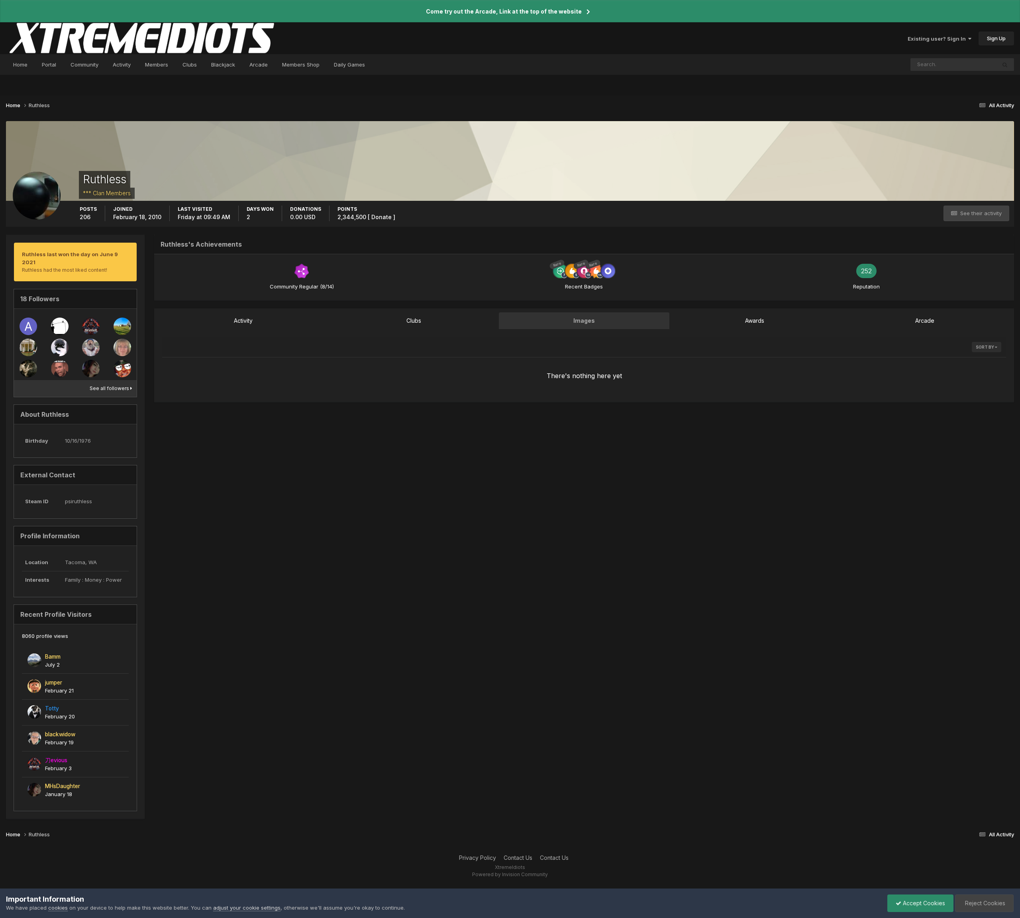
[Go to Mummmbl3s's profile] (60, 326)
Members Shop (301, 64)
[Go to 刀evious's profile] (91, 326)
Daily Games (349, 64)
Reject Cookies (984, 903)
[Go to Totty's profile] (34, 712)
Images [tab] (584, 320)
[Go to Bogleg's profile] (91, 347)
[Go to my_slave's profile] (60, 368)
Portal (49, 64)
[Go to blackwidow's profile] (34, 738)
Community (84, 64)
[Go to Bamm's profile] (34, 660)
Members (156, 64)
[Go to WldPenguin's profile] (122, 347)
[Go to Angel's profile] (28, 368)
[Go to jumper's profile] (34, 686)
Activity (122, 64)
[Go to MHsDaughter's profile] (91, 368)
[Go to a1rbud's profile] (28, 326)
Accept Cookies (923, 903)
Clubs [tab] (413, 320)
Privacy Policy (477, 857)
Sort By (985, 347)
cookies (58, 907)
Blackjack (223, 64)
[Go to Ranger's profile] (60, 347)
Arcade (258, 64)
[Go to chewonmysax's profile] (28, 347)
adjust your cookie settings (246, 907)
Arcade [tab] (924, 320)
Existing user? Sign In (938, 38)
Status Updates (967, 64)
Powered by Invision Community (510, 874)
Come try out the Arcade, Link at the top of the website (504, 11)
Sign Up (996, 38)
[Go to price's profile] (122, 368)
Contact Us (518, 857)
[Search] (1005, 65)
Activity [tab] (243, 320)
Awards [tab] (754, 320)
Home (20, 64)
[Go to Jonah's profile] (122, 326)
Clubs (189, 64)
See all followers (110, 388)
